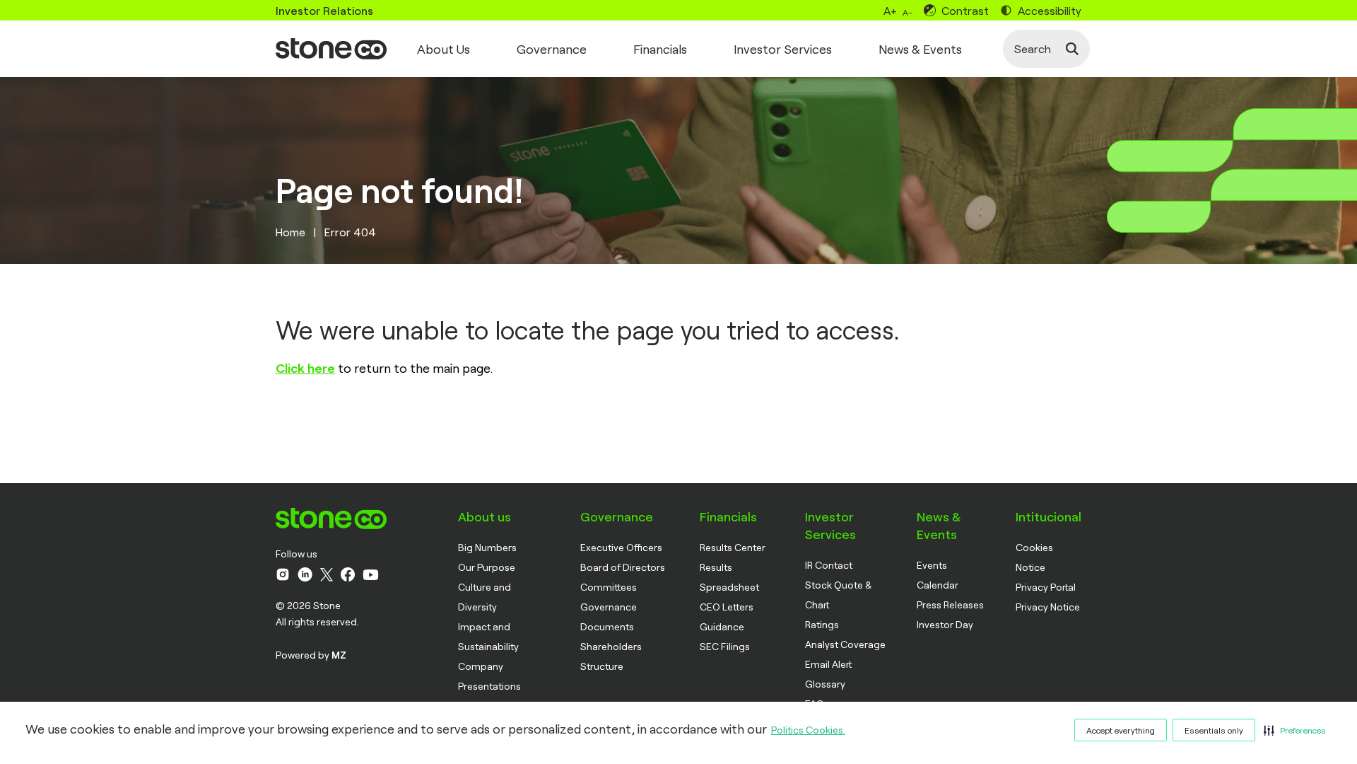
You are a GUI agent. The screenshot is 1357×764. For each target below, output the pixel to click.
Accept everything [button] (1120, 730)
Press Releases (950, 604)
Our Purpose (486, 567)
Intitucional (1048, 516)
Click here (305, 368)
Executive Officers (621, 547)
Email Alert (828, 664)
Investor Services (783, 49)
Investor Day (945, 624)
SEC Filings (725, 646)
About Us (443, 49)
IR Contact (828, 565)
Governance (552, 49)
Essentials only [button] (1214, 730)
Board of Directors (622, 567)
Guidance (722, 626)
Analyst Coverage (845, 644)
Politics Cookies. (808, 730)
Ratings (822, 624)
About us (484, 516)
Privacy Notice (1048, 607)
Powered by (311, 655)
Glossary (825, 684)
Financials (660, 49)
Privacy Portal (1046, 587)
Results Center (732, 547)
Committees (608, 587)
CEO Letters (726, 607)
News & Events (920, 49)
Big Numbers (487, 547)
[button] (1295, 730)
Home (290, 231)
